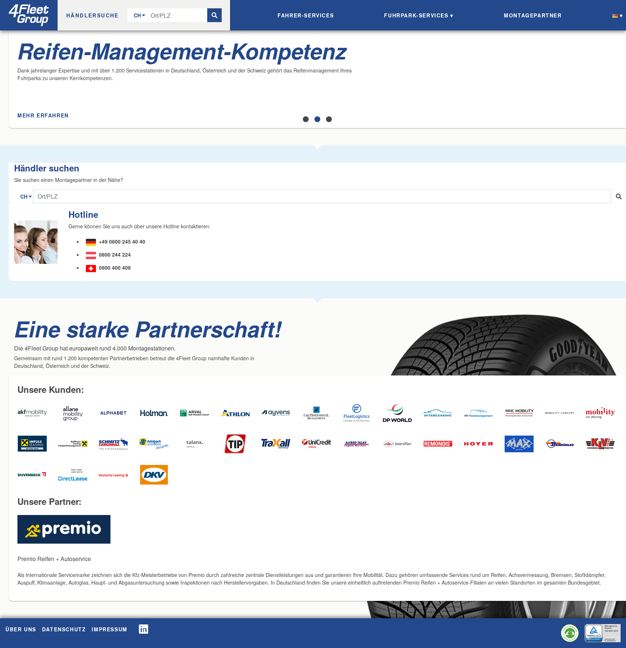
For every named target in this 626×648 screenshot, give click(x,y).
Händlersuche (92, 15)
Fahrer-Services (305, 15)
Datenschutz (64, 629)
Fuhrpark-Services (416, 15)
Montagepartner (533, 15)
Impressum (109, 629)
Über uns (20, 629)
